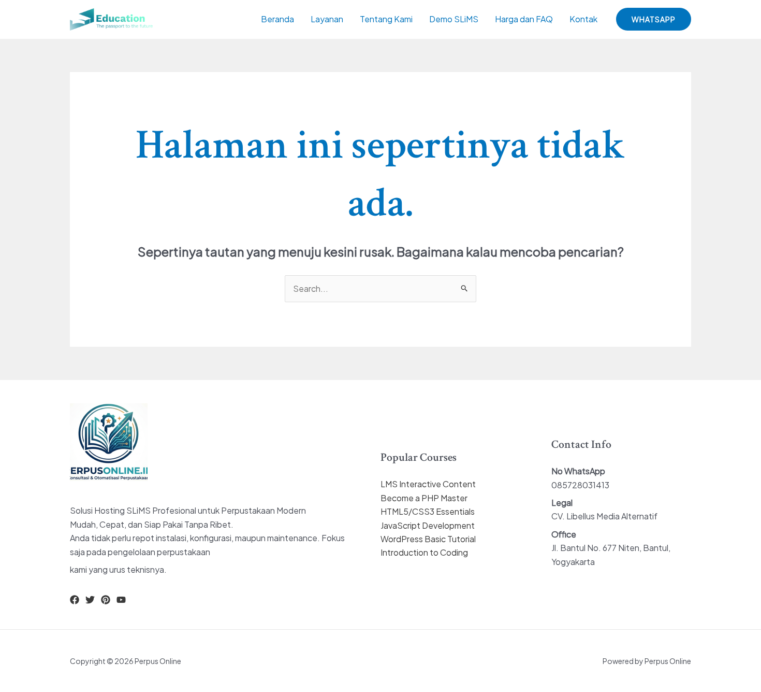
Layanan (327, 18)
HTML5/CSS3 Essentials (427, 511)
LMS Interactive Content (428, 483)
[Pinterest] (105, 599)
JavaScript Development (427, 525)
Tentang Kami (386, 18)
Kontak (583, 18)
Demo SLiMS (453, 18)
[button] (653, 19)
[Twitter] (90, 599)
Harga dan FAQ (524, 18)
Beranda (277, 18)
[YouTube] (121, 599)
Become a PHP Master (423, 497)
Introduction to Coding (424, 552)
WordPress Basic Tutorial (428, 538)
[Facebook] (74, 599)
